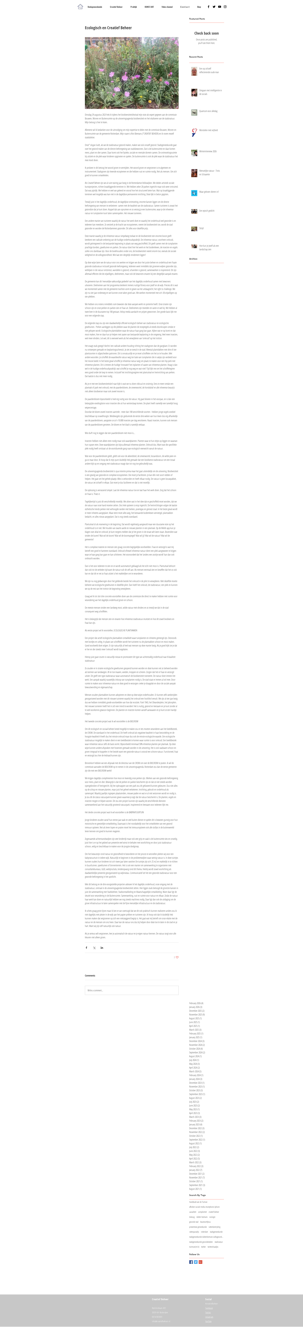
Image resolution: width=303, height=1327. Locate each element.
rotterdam (204, 1231)
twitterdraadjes (213, 1246)
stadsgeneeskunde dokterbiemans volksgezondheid (206, 1236)
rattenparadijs (194, 1231)
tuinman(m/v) (194, 1246)
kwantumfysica (205, 1221)
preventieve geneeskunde (198, 1226)
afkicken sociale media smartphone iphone (204, 1206)
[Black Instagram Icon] (225, 7)
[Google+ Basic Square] (200, 1262)
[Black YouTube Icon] (219, 7)
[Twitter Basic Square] (196, 1262)
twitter (203, 1246)
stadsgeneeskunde (216, 1231)
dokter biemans (202, 1216)
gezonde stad (193, 1221)
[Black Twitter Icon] (214, 7)
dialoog (192, 1216)
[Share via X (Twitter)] (94, 947)
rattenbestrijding (214, 1226)
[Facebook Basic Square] (191, 1262)
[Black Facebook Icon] (208, 7)
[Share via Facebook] (86, 947)
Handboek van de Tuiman (198, 1201)
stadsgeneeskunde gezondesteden (201, 1241)
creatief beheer (214, 1211)
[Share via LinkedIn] (101, 947)
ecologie (212, 1216)
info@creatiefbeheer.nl (161, 1321)
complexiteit (202, 1211)
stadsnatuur (219, 1241)
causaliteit (192, 1211)
